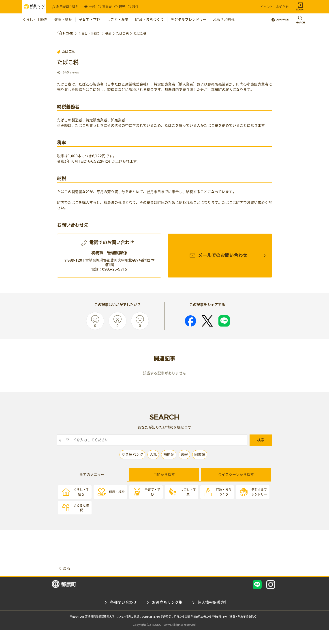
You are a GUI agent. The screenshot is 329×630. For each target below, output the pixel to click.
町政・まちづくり (223, 492)
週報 (184, 454)
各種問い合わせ (123, 602)
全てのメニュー (92, 474)
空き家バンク (132, 454)
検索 (260, 440)
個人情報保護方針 (213, 602)
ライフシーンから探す (236, 474)
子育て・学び (152, 492)
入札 (153, 454)
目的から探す (164, 474)
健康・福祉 (117, 492)
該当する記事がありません (164, 373)
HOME (68, 33)
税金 (108, 33)
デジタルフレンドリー (259, 492)
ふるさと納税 (81, 507)
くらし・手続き (89, 33)
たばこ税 (122, 33)
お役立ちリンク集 (167, 602)
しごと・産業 (188, 492)
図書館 (199, 454)
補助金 (168, 454)
